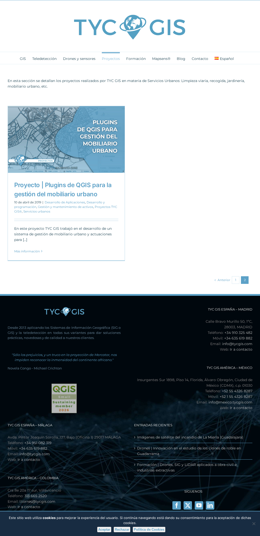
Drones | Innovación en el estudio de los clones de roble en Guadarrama (189, 451)
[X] (188, 505)
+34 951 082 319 (38, 443)
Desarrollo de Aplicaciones (65, 202)
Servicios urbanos (36, 211)
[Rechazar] (253, 523)
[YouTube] (199, 505)
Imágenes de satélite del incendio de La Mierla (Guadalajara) (190, 437)
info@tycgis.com (237, 344)
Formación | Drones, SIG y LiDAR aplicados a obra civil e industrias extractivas (187, 467)
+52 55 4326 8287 (237, 391)
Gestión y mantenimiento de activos (65, 207)
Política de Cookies (149, 529)
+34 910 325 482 (238, 332)
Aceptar (104, 529)
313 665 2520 (35, 496)
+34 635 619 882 (238, 338)
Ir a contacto (241, 349)
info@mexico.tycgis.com (230, 402)
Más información (27, 251)
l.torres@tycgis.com (37, 501)
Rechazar (122, 529)
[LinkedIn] (210, 505)
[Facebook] (176, 505)
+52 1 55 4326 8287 (236, 396)
